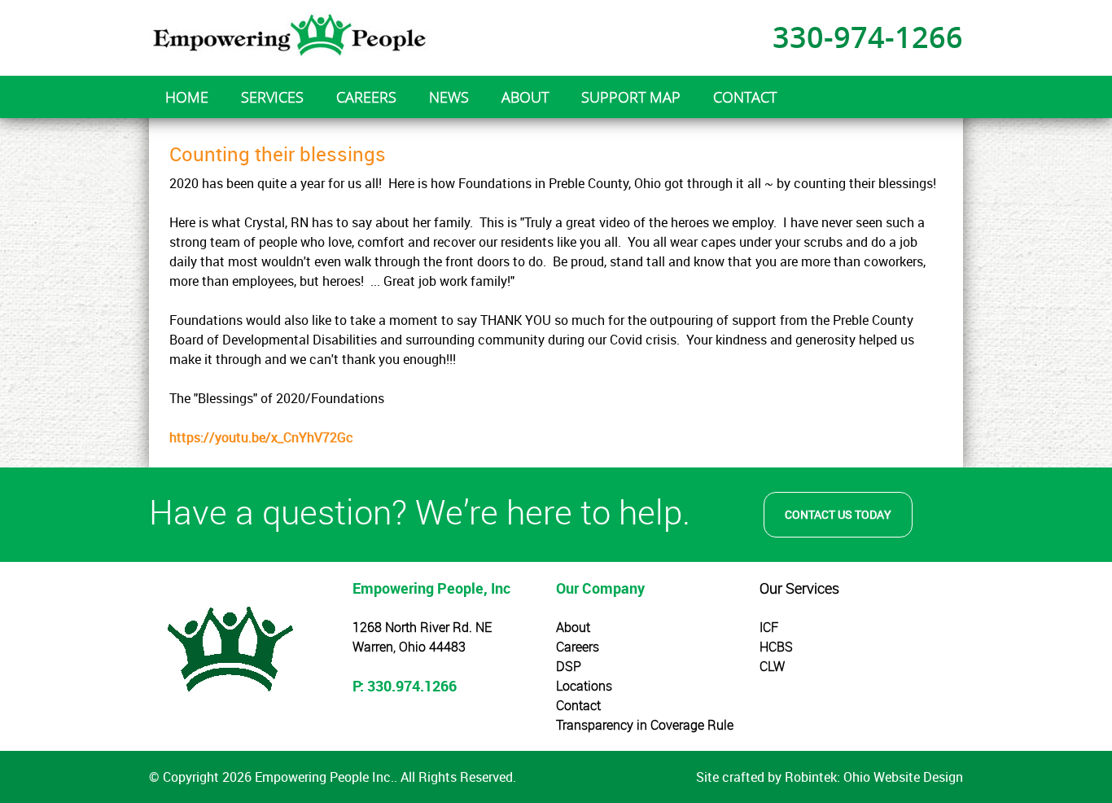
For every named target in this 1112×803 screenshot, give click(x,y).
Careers (577, 647)
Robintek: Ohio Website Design (874, 777)
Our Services (799, 588)
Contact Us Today (838, 514)
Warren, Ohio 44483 (409, 647)
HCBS (776, 647)
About (573, 627)
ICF (769, 627)
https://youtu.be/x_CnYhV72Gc (261, 437)
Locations (584, 686)
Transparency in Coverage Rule (644, 725)
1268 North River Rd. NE (422, 627)
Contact (578, 705)
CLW (772, 666)
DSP (568, 666)
